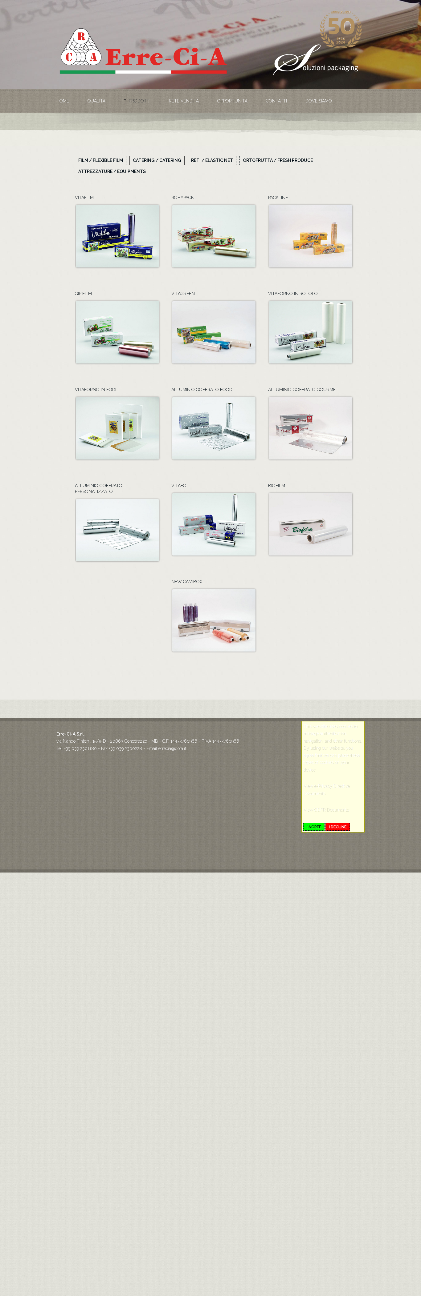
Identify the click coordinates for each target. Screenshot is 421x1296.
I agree (314, 827)
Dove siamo (318, 100)
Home (62, 100)
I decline (337, 827)
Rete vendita (184, 100)
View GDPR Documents (326, 809)
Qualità (96, 100)
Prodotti (139, 100)
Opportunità (232, 100)
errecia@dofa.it (172, 748)
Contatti (276, 100)
